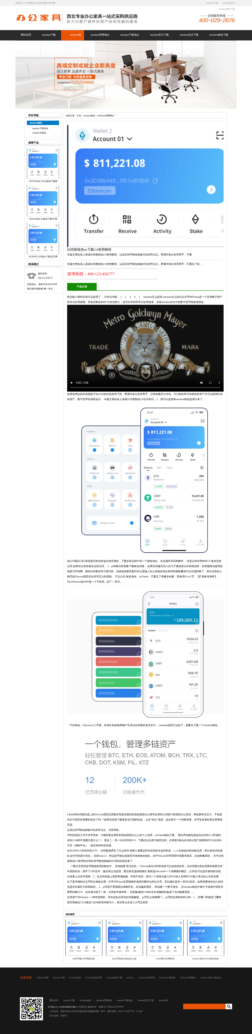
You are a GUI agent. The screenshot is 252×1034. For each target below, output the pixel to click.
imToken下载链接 (167, 977)
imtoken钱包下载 (227, 9)
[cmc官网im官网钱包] (165, 955)
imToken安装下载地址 (210, 977)
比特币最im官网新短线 (84, 958)
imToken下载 (59, 977)
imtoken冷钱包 (39, 133)
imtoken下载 (212, 3)
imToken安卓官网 (146, 977)
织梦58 (64, 1015)
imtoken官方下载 (159, 34)
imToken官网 (43, 977)
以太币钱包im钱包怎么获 (124, 958)
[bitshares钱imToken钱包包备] (205, 955)
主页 (79, 115)
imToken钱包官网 (93, 977)
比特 (129, 399)
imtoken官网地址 (100, 34)
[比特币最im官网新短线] (84, 955)
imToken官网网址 (105, 115)
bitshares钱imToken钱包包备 (205, 958)
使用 (146, 399)
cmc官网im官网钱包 (165, 958)
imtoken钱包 (89, 115)
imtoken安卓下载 (189, 34)
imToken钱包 (75, 977)
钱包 (72, 302)
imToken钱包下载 (114, 977)
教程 (151, 399)
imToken (130, 977)
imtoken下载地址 (129, 34)
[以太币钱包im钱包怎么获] (124, 955)
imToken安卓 (228, 3)
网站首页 (26, 34)
